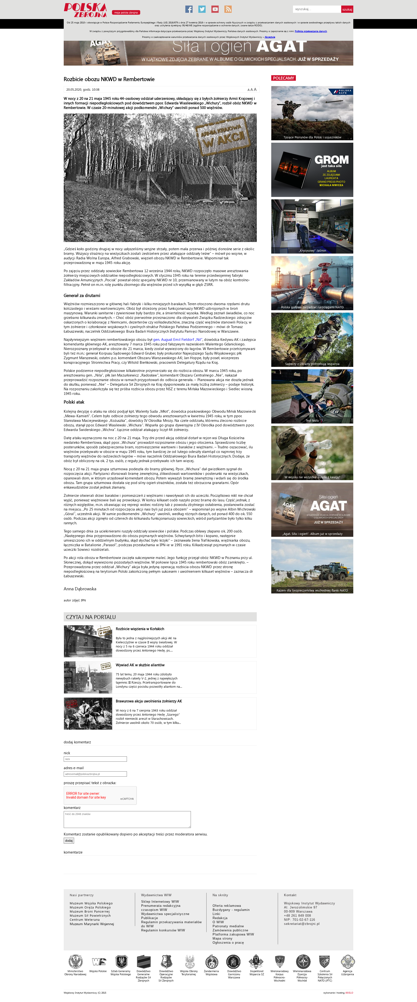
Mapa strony (223, 938)
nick (68, 752)
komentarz (73, 807)
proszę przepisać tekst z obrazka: (91, 782)
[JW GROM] (312, 170)
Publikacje (149, 918)
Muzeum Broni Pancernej (90, 911)
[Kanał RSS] (228, 9)
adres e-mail (75, 767)
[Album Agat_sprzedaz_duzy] (208, 49)
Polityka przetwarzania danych (311, 31)
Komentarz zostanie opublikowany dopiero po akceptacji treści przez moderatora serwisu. (135, 834)
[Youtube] (215, 9)
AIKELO (349, 992)
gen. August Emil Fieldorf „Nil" (177, 339)
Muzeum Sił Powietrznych (90, 915)
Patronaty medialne (228, 926)
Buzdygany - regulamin (231, 910)
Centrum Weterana (85, 919)
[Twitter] (202, 9)
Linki (216, 914)
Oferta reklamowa (227, 906)
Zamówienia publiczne (230, 930)
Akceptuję (270, 36)
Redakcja (220, 918)
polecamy (283, 78)
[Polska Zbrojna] (122, 17)
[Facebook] (189, 9)
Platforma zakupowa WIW (233, 934)
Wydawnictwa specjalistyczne (165, 914)
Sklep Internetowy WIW (160, 901)
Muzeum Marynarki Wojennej (92, 923)
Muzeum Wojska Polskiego (91, 903)
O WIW (218, 922)
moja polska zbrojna (126, 12)
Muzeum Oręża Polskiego (90, 907)
